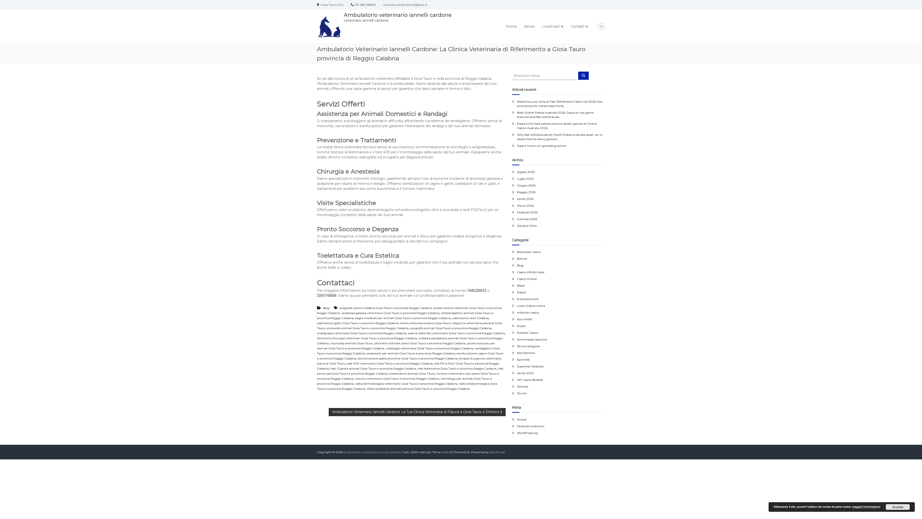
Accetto (897, 507)
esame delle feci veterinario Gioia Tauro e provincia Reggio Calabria (456, 333)
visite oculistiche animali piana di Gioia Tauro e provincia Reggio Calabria (418, 388)
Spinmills (523, 359)
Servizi (529, 26)
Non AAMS (524, 319)
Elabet (521, 292)
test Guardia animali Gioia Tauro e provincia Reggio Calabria (373, 368)
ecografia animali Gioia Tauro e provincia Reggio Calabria (450, 328)
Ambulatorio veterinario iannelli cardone (398, 15)
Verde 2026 (525, 373)
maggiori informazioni (866, 506)
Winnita (522, 386)
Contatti (577, 26)
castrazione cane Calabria (470, 318)
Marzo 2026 (525, 205)
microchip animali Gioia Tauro (351, 343)
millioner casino (528, 312)
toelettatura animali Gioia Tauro (412, 373)
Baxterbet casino (529, 252)
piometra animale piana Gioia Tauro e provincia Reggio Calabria (420, 343)
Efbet (521, 285)
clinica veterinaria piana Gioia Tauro (425, 323)
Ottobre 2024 (527, 226)
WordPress (497, 452)
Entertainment (528, 299)
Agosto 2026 (526, 172)
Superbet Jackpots (530, 366)
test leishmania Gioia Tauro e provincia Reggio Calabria (457, 368)
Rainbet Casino (528, 332)
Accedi (522, 419)
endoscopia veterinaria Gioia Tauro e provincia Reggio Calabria (361, 333)
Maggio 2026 (526, 192)
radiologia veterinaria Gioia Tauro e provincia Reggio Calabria (429, 348)
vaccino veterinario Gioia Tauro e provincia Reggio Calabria (397, 378)
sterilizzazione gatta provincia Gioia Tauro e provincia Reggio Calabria (407, 358)
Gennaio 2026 (527, 219)
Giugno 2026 (526, 185)
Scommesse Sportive (532, 339)
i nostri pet (551, 26)
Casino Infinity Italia (530, 272)
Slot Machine (526, 353)
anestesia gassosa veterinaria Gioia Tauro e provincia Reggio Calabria (390, 313)
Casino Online (527, 279)
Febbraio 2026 (527, 212)
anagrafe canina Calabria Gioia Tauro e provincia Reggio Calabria (386, 308)
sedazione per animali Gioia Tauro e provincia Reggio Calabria (411, 353)
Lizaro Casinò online (531, 306)
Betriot (522, 258)
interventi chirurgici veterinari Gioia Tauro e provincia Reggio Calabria (367, 338)
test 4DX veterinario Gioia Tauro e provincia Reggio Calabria (389, 363)
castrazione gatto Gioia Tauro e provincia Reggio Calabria (357, 323)
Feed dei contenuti (530, 426)
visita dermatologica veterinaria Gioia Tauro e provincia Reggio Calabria (406, 383)
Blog (326, 308)
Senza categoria (528, 346)
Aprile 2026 (525, 199)
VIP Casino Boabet (530, 380)
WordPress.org (527, 433)
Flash (445, 452)
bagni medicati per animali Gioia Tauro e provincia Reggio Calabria (402, 318)
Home (511, 26)
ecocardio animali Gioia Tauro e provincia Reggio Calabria (367, 328)
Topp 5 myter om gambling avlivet (541, 146)
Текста (522, 393)
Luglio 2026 (525, 178)
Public (521, 326)
